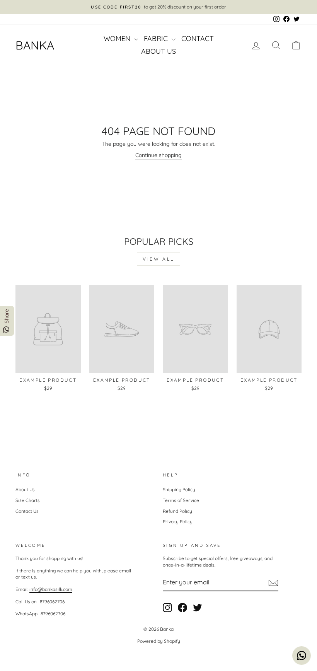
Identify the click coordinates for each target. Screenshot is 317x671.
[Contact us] (301, 655)
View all (158, 259)
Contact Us (27, 511)
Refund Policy (177, 511)
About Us (158, 51)
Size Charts (27, 500)
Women (118, 38)
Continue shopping (158, 155)
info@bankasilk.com (50, 589)
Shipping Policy (179, 489)
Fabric (157, 38)
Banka (34, 45)
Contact (197, 38)
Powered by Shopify (158, 641)
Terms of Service (181, 500)
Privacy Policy (178, 521)
